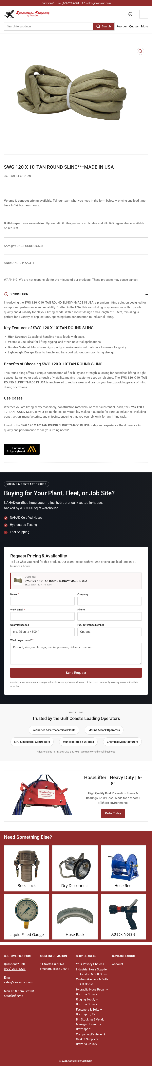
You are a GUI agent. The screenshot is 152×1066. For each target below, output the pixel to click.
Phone (81, 609)
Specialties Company (80, 1060)
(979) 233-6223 (15, 969)
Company (82, 594)
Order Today (113, 813)
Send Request (76, 673)
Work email (17, 609)
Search (106, 26)
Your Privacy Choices (90, 964)
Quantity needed (19, 624)
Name (14, 594)
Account (117, 964)
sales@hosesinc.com (18, 982)
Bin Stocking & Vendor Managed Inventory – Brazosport (90, 1024)
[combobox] (59, 26)
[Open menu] (143, 14)
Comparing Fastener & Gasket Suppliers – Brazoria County (90, 1039)
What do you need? (21, 640)
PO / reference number (90, 624)
